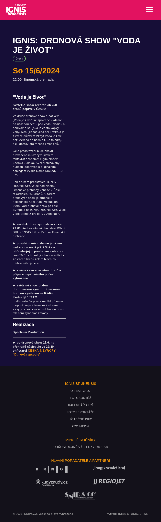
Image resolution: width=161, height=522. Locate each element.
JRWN (144, 513)
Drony (19, 58)
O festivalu (80, 390)
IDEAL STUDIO (128, 513)
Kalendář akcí (80, 405)
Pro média (80, 426)
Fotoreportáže (80, 412)
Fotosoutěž (80, 397)
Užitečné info (80, 419)
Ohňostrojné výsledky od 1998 (80, 447)
